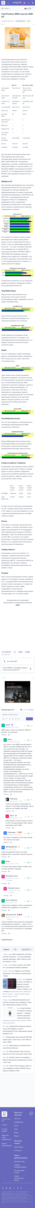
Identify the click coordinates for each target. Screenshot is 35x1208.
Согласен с (25, 709)
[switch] (21, 710)
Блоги (16, 1125)
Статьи (6, 8)
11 (29, 21)
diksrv (12, 815)
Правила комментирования (20, 1166)
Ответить (4, 735)
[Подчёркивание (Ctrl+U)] (9, 718)
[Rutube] (21, 1188)
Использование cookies (19, 1171)
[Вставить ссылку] (18, 718)
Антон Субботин (11, 900)
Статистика (18, 1150)
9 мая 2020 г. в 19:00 (11, 849)
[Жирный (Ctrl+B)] (3, 718)
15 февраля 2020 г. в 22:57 (14, 834)
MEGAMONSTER (11, 847)
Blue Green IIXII (11, 915)
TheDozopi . (14, 799)
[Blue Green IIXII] (3, 917)
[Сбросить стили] (15, 718)
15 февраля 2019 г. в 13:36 (12, 727)
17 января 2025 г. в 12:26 (16, 818)
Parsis (10, 739)
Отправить (29, 718)
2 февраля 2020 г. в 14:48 (16, 801)
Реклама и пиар (19, 1161)
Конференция (18, 1122)
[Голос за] (32, 726)
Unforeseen (12, 832)
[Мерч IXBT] (24, 3)
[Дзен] (6, 1188)
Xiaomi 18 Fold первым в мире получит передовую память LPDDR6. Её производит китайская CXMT (17, 1068)
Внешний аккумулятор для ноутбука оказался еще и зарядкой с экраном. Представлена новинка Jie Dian (17, 1002)
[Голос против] (25, 726)
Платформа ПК (21, 21)
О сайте (4, 1125)
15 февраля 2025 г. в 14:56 (12, 917)
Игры (16, 1129)
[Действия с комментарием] (12, 735)
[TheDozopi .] (7, 800)
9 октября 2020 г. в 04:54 (12, 878)
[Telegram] (14, 1188)
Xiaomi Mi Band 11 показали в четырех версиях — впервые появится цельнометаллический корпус (17, 1015)
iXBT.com (17, 1118)
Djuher (8, 725)
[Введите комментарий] (17, 714)
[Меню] (8, 3)
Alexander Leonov (12, 876)
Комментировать (7, 939)
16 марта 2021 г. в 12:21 (11, 902)
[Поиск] (29, 3)
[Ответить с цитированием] (9, 735)
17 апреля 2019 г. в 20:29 (14, 741)
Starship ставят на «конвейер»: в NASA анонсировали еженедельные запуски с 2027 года (17, 1060)
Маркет (16, 1136)
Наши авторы (18, 1147)
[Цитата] (12, 718)
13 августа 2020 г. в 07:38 (12, 863)
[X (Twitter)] (18, 1188)
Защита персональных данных (19, 1178)
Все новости (25, 949)
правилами (31, 709)
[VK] (3, 1188)
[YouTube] (10, 1188)
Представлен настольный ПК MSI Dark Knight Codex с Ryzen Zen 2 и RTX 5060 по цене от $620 (17, 1039)
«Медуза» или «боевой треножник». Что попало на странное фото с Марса (17, 973)
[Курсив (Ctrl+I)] (6, 718)
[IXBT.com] (2, 8)
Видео (16, 1132)
